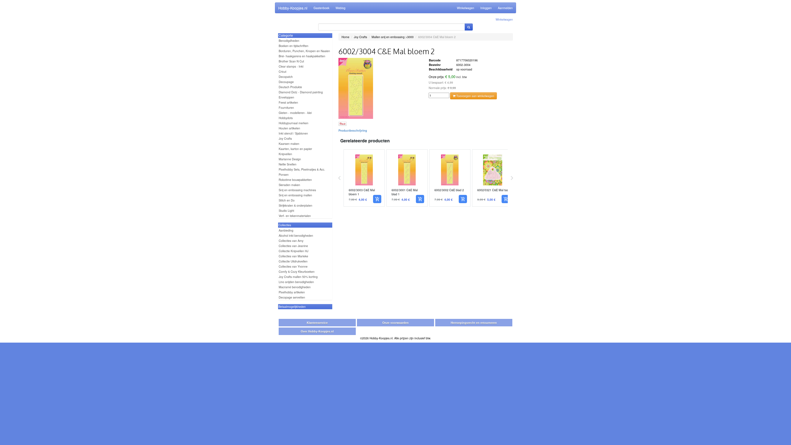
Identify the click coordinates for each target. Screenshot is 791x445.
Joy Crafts (285, 138)
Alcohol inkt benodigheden (296, 235)
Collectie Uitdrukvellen (293, 261)
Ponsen (284, 174)
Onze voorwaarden (395, 323)
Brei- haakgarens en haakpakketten (302, 56)
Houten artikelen (289, 128)
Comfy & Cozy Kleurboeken (297, 271)
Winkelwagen (465, 8)
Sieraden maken (289, 185)
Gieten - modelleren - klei (295, 113)
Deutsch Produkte (290, 87)
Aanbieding (286, 230)
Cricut (282, 71)
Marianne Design (290, 159)
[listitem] (364, 178)
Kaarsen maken (289, 144)
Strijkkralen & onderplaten (295, 205)
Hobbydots (286, 118)
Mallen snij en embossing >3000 (393, 37)
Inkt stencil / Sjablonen (293, 133)
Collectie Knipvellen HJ (293, 251)
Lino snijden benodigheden (296, 282)
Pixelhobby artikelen (292, 292)
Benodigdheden (289, 41)
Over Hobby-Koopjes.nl (317, 331)
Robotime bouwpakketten (295, 180)
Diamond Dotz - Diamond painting (301, 92)
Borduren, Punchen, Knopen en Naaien (304, 51)
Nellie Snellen (287, 164)
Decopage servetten (292, 297)
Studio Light (286, 210)
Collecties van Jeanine (293, 246)
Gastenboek (321, 8)
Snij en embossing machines (297, 190)
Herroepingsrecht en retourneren (474, 323)
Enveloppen (286, 97)
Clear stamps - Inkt (291, 66)
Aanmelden (505, 8)
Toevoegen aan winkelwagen (474, 96)
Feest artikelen (288, 102)
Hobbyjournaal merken (293, 123)
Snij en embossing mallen (295, 195)
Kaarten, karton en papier (295, 149)
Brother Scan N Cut (291, 61)
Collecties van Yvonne (293, 266)
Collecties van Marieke (293, 256)
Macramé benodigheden (295, 287)
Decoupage (286, 82)
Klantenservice (317, 323)
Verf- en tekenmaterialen (295, 216)
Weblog (340, 8)
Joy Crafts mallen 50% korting (298, 277)
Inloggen (486, 8)
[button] (339, 178)
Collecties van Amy (291, 241)
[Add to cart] (377, 199)
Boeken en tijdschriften (293, 46)
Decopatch (286, 77)
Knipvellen (285, 154)
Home (345, 37)
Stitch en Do (287, 200)
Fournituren (286, 107)
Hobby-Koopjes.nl (292, 8)
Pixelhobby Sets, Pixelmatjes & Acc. (302, 169)
